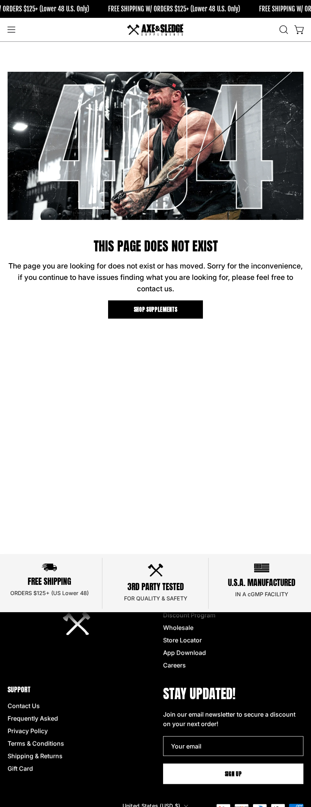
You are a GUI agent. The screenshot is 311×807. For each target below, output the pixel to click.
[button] (283, 29)
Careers (174, 665)
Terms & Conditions (36, 743)
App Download (184, 653)
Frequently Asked (33, 718)
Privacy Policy (28, 731)
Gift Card (20, 768)
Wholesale (178, 628)
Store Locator (182, 640)
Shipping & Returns (35, 756)
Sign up (233, 773)
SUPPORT (19, 689)
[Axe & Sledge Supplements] (155, 30)
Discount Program (189, 615)
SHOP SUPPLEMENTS (155, 309)
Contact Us (24, 706)
